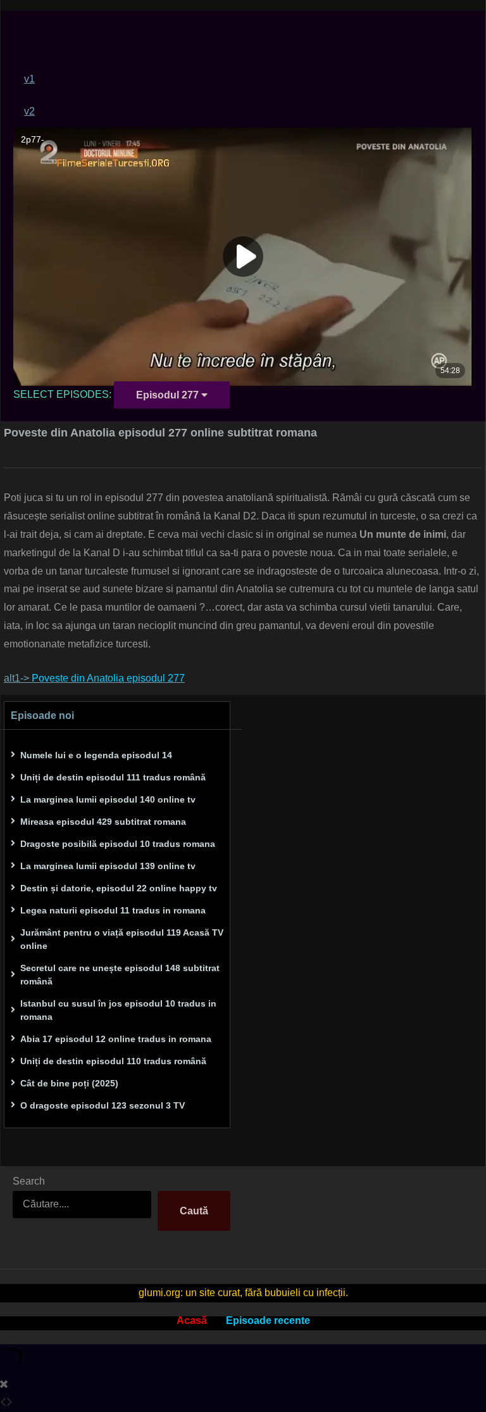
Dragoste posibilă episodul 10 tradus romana (117, 844)
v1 (29, 78)
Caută (194, 1210)
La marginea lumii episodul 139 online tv (108, 866)
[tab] (248, 79)
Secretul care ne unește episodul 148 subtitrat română (120, 974)
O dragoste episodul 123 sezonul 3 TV (102, 1105)
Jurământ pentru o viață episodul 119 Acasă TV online (121, 939)
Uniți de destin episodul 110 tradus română (113, 1061)
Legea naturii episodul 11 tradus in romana (113, 910)
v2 (29, 111)
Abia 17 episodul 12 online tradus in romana (115, 1039)
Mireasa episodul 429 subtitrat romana (103, 822)
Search (29, 1181)
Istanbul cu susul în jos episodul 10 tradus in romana (118, 1010)
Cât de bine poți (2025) (69, 1083)
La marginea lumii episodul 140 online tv (108, 799)
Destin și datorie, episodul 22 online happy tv (118, 888)
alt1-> (94, 678)
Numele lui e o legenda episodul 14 (96, 755)
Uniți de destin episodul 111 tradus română (113, 777)
